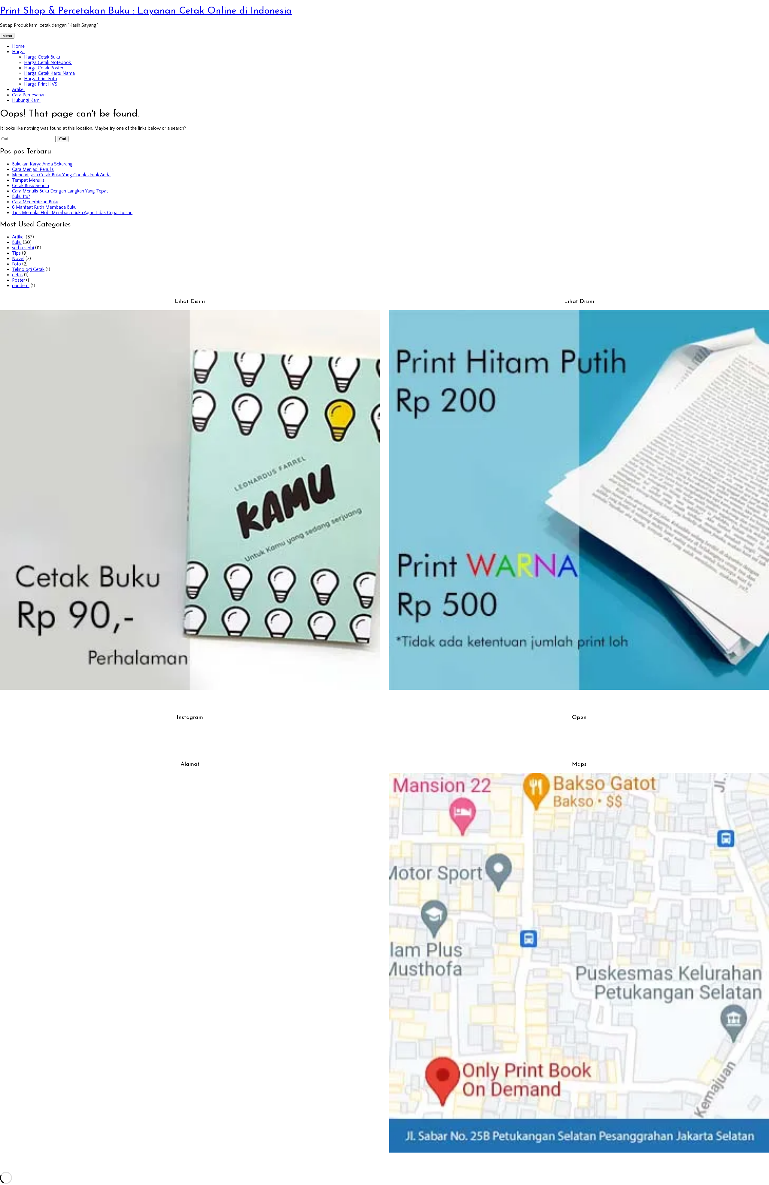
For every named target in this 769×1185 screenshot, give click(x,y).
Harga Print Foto (40, 78)
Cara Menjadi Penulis (33, 169)
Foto (16, 264)
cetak (17, 274)
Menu (7, 36)
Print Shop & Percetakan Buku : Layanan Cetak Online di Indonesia (146, 11)
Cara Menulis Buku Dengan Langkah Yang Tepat (60, 191)
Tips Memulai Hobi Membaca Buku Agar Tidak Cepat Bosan (72, 212)
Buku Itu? (21, 196)
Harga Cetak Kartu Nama (49, 73)
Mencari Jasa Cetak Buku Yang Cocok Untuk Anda (61, 174)
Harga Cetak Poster (43, 68)
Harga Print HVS (40, 84)
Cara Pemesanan (29, 95)
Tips (16, 253)
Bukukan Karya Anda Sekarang (42, 164)
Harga (18, 51)
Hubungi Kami (26, 100)
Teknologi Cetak (28, 269)
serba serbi (23, 247)
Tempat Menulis (28, 180)
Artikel (18, 89)
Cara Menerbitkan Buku (35, 202)
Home (18, 46)
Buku (17, 242)
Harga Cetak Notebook (48, 62)
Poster (18, 280)
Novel (18, 258)
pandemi (20, 285)
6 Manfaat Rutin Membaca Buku (44, 207)
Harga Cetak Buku (42, 57)
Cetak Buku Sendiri (30, 185)
